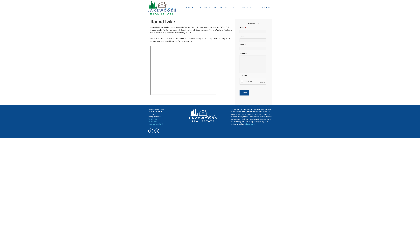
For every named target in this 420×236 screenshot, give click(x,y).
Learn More (250, 124)
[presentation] (253, 81)
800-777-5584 (153, 122)
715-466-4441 (153, 119)
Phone (243, 36)
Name (243, 28)
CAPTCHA (243, 76)
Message (243, 53)
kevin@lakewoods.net (155, 124)
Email (243, 45)
